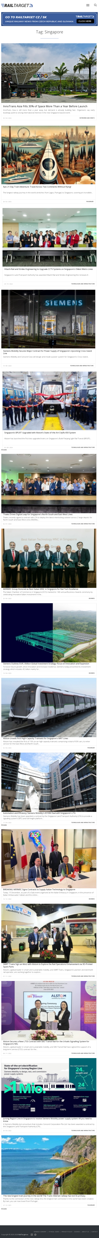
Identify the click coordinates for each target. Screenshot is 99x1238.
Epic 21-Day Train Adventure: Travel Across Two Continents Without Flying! (37, 186)
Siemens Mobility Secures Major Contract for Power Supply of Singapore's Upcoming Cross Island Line (47, 352)
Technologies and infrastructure (83, 284)
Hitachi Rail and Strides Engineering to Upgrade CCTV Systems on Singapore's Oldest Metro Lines (48, 269)
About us (85, 1232)
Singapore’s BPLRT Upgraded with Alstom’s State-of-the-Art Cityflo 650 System (40, 432)
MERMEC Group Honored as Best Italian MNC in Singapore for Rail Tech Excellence (40, 589)
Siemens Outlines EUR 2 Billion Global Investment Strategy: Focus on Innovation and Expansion (46, 663)
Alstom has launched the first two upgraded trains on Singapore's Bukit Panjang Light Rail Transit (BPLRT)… (47, 438)
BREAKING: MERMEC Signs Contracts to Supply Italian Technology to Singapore (39, 889)
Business (92, 598)
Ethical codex (54, 1232)
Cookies (77, 1232)
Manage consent (40, 1232)
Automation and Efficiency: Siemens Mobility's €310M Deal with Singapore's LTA (39, 813)
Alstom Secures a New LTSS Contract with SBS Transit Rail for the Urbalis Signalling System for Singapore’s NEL (46, 1042)
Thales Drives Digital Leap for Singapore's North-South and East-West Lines (38, 514)
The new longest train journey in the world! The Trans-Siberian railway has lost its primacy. (44, 1195)
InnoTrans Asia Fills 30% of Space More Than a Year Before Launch (45, 106)
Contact (94, 1232)
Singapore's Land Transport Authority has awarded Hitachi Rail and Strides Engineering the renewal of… (46, 275)
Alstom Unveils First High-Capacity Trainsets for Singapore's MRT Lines (35, 738)
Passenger (89, 201)
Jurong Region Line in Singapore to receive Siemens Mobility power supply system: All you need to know (47, 1119)
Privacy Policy (67, 1232)
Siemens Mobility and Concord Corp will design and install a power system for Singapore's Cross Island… (46, 357)
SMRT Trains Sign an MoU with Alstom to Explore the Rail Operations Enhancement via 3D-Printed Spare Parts (47, 965)
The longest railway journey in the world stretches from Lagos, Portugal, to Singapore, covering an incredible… (48, 192)
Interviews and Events (87, 118)
